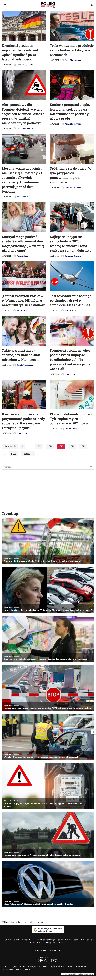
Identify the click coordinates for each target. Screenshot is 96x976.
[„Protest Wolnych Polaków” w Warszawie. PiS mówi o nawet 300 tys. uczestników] (24, 276)
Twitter (39, 922)
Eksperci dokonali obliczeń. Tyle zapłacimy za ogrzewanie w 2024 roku (71, 418)
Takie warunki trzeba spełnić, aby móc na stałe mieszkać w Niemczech (21, 355)
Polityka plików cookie (85, 974)
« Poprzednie (10, 446)
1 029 (83, 446)
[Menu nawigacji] (5, 5)
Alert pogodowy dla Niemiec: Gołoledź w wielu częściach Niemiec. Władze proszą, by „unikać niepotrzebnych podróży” (23, 113)
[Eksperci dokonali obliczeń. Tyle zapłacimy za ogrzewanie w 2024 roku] (72, 394)
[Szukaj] (92, 5)
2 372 (13, 453)
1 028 (72, 446)
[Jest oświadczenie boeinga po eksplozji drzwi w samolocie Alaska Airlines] (72, 276)
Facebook (28, 922)
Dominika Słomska (25, 65)
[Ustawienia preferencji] (93, 732)
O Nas (5, 922)
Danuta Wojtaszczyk (25, 365)
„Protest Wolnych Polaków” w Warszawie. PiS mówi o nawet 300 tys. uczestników (23, 300)
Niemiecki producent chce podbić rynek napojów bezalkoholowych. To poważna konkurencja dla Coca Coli (70, 359)
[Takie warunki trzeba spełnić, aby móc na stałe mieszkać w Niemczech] (24, 331)
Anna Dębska (22, 196)
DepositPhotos (55, 950)
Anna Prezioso (71, 310)
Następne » (28, 453)
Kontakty (15, 922)
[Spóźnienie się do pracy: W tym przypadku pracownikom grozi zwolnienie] (72, 149)
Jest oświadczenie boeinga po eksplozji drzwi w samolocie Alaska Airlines (70, 300)
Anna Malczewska (73, 60)
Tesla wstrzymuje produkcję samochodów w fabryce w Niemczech (72, 50)
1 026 (50, 446)
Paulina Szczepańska (26, 310)
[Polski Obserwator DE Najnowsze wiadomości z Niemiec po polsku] (48, 5)
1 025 (39, 446)
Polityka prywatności (69, 974)
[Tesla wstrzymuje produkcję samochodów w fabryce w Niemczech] (72, 26)
